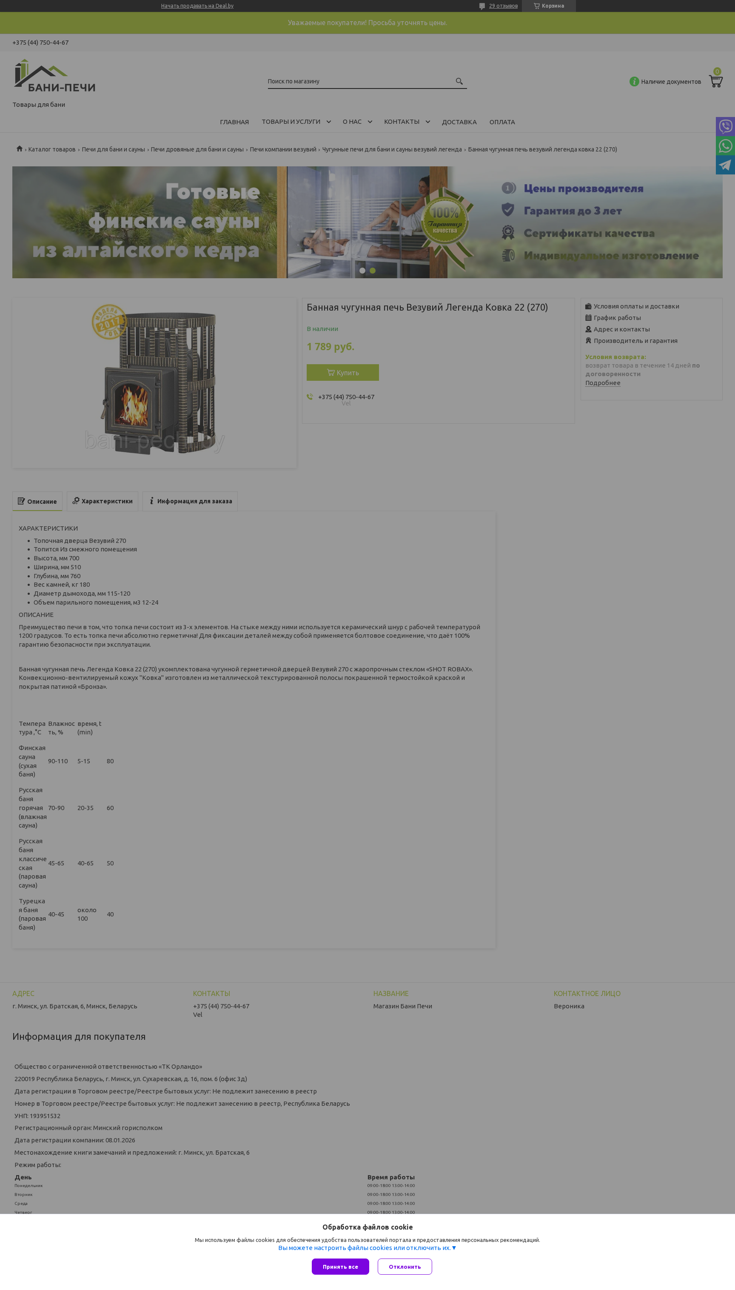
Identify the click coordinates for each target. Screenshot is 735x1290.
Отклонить (405, 1267)
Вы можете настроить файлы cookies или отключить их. (364, 1247)
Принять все (340, 1267)
